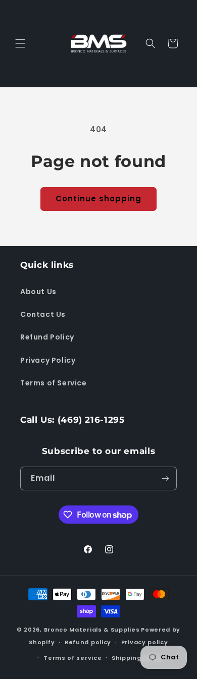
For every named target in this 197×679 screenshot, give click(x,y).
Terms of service (72, 658)
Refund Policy (47, 337)
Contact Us (43, 314)
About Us (38, 292)
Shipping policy (138, 658)
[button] (20, 43)
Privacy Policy (47, 360)
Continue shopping (98, 198)
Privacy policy (144, 642)
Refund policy (88, 642)
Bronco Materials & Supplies (92, 630)
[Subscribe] (165, 478)
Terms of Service (53, 383)
